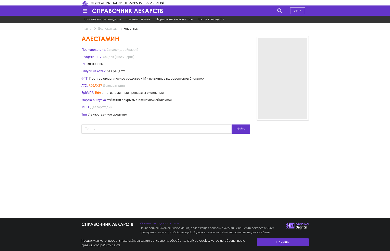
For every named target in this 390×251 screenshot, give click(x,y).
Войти (297, 10)
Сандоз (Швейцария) (122, 50)
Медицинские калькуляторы (174, 19)
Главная (87, 28)
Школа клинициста (211, 19)
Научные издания (138, 19)
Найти (240, 129)
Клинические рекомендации (102, 19)
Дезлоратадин (108, 28)
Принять (282, 242)
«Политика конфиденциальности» (159, 223)
